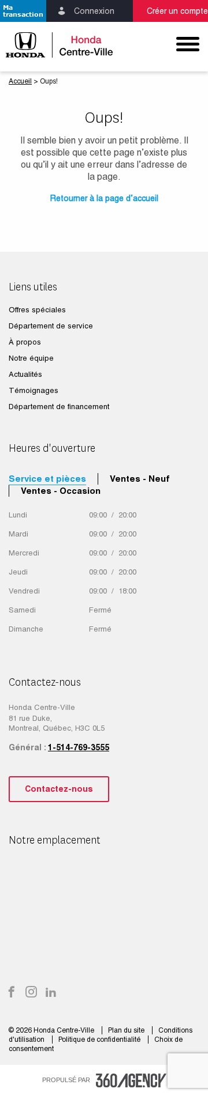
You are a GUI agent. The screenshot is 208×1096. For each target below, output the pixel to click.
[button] (23, 11)
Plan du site (127, 1030)
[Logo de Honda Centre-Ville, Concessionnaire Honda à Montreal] (52, 44)
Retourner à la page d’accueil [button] (104, 198)
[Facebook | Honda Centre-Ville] (11, 993)
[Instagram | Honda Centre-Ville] (31, 993)
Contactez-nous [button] (59, 788)
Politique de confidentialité (100, 1039)
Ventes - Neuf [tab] (140, 478)
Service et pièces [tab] (47, 478)
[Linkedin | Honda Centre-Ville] (51, 993)
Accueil (20, 81)
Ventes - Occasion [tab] (61, 491)
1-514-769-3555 (78, 747)
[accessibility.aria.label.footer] (131, 1080)
